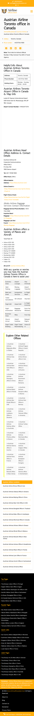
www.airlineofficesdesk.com (16, 691)
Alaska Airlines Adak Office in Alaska (11, 601)
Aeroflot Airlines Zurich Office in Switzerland (13, 592)
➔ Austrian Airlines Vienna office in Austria (11, 447)
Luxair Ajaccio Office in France (9, 649)
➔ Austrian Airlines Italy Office (10, 357)
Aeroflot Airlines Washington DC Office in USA (14, 589)
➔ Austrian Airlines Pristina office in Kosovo (11, 436)
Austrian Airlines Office (17, 266)
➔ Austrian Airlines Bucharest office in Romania (21, 379)
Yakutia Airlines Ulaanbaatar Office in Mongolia (14, 612)
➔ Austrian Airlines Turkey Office (23, 424)
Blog (3, 700)
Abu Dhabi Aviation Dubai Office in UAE (12, 610)
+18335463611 (18, 1)
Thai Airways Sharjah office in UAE (11, 674)
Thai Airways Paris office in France (11, 663)
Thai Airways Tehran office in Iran (10, 660)
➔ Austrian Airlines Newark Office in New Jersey (11, 471)
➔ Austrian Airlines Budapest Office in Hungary (21, 459)
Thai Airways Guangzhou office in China (12, 666)
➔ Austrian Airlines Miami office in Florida (11, 389)
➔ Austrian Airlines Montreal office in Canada (23, 436)
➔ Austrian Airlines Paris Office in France (11, 458)
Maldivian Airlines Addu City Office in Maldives (14, 646)
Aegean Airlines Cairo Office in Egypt (11, 587)
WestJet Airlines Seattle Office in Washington (14, 615)
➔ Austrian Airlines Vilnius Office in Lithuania (22, 367)
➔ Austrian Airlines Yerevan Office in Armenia (22, 412)
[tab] (31, 11)
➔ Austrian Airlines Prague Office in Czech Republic (23, 347)
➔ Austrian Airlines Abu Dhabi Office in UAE (11, 401)
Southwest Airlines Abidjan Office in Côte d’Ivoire (15, 637)
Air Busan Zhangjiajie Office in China (11, 595)
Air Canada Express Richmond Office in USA (13, 598)
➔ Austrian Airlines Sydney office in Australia (11, 425)
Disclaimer (5, 707)
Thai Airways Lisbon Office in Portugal (12, 584)
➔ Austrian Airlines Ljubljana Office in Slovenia (10, 413)
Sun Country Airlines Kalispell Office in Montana (14, 634)
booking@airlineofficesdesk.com (18, 3)
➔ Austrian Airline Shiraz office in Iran (22, 357)
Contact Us (5, 703)
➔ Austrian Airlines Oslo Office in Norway (22, 401)
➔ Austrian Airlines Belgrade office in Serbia (11, 347)
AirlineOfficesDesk (9, 32)
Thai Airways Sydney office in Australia (12, 671)
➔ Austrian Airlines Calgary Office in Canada (22, 447)
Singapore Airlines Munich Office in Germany (13, 640)
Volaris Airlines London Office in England (12, 623)
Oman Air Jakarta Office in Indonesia (11, 643)
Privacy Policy (6, 710)
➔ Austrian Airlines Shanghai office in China (11, 378)
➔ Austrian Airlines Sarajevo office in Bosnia (23, 391)
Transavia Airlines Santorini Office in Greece (13, 626)
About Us (5, 697)
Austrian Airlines (22, 32)
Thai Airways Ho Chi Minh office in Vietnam (13, 657)
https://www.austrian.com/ (18, 183)
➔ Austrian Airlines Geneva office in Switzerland (22, 471)
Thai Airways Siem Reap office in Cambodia (13, 669)
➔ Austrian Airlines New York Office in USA (11, 367)
